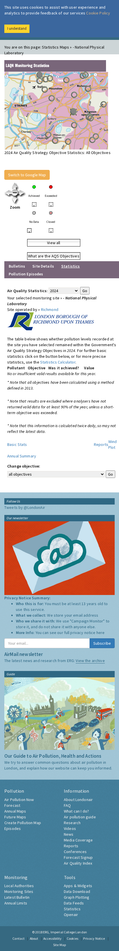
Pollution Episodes (26, 274)
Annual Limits (15, 903)
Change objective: (23, 466)
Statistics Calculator (57, 362)
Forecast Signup (78, 857)
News (69, 834)
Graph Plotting (76, 897)
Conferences (75, 851)
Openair (71, 914)
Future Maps (15, 817)
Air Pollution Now (19, 799)
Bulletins (17, 266)
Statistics (72, 908)
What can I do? (76, 811)
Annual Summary (21, 456)
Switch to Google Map (27, 174)
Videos (70, 828)
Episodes (12, 828)
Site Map (59, 945)
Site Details (43, 266)
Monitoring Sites (18, 891)
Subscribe (102, 643)
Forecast (12, 805)
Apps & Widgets (78, 885)
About (34, 938)
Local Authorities (19, 885)
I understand (17, 28)
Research (72, 822)
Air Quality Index (78, 863)
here (100, 632)
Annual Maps (15, 811)
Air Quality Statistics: (27, 290)
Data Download (77, 891)
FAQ (67, 805)
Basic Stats (17, 444)
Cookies (72, 938)
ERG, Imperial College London (65, 932)
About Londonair (78, 799)
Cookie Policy (98, 13)
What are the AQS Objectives (53, 256)
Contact (18, 938)
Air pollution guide (80, 817)
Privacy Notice (94, 938)
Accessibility (52, 938)
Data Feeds (74, 903)
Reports (101, 444)
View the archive (90, 660)
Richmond (49, 309)
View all (53, 242)
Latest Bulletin (16, 897)
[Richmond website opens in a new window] (50, 320)
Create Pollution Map (22, 822)
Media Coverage (78, 840)
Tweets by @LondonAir (24, 507)
